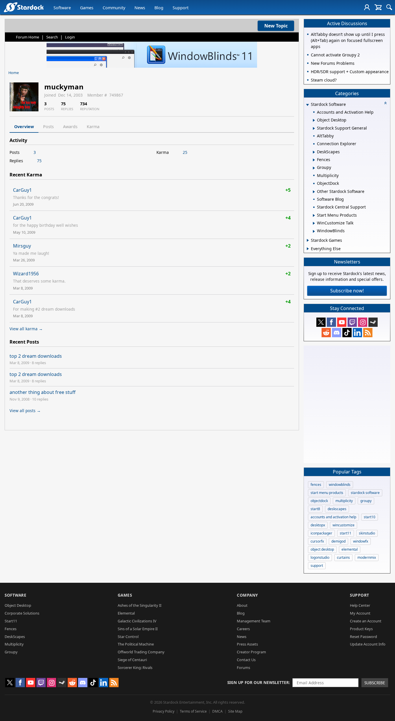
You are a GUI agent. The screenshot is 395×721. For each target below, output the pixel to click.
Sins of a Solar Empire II (138, 628)
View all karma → (26, 328)
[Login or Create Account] (367, 7)
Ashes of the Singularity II (139, 605)
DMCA (217, 711)
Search (52, 37)
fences (316, 484)
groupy (366, 500)
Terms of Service (193, 711)
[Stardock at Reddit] (326, 332)
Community (114, 7)
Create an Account (365, 621)
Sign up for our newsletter (258, 682)
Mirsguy (22, 246)
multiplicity (344, 500)
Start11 (11, 621)
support (317, 565)
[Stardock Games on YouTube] (342, 322)
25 (185, 152)
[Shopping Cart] (378, 7)
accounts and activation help (333, 517)
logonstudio (320, 557)
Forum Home (27, 37)
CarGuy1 (22, 190)
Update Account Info (367, 644)
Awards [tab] (70, 126)
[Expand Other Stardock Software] (314, 191)
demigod (338, 541)
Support (181, 7)
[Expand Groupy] (314, 168)
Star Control (128, 636)
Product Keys (361, 628)
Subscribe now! (347, 290)
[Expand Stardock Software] (307, 105)
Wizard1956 (26, 273)
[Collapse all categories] (385, 103)
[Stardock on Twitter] (321, 322)
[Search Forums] (389, 7)
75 (39, 160)
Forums (243, 667)
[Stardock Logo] (23, 7)
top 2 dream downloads (36, 356)
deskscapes (337, 508)
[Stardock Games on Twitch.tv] (352, 322)
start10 (369, 517)
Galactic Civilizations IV (137, 621)
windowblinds (339, 484)
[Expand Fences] (314, 159)
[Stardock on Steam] (373, 322)
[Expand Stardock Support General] (314, 128)
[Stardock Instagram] (362, 322)
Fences (10, 628)
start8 (315, 508)
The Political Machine (136, 644)
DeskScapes (15, 636)
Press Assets (247, 644)
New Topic (276, 26)
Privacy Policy (163, 711)
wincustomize (344, 525)
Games (86, 7)
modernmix (366, 557)
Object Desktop (18, 605)
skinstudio (367, 533)
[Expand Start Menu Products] (314, 215)
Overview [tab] (24, 126)
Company (247, 595)
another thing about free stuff (42, 392)
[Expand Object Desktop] (314, 120)
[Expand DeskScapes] (314, 152)
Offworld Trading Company (141, 651)
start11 (345, 533)
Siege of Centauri (132, 659)
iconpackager (321, 533)
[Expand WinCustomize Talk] (314, 223)
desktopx (318, 525)
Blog (158, 7)
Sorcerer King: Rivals (135, 667)
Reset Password (363, 636)
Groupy (11, 651)
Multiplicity (14, 644)
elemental (350, 549)
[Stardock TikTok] (347, 332)
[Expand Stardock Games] (308, 240)
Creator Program (251, 651)
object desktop (322, 549)
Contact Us (246, 659)
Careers (243, 628)
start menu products (327, 492)
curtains (343, 557)
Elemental (126, 613)
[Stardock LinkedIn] (357, 332)
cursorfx (317, 541)
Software (62, 7)
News (139, 7)
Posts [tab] (48, 126)
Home (13, 72)
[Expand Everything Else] (308, 248)
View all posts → (25, 410)
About (242, 605)
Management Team (253, 621)
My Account (360, 613)
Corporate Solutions (22, 613)
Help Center (360, 605)
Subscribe (374, 682)
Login (70, 37)
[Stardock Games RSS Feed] (368, 332)
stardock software (365, 492)
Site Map (235, 711)
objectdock (319, 500)
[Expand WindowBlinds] (314, 231)
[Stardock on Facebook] (331, 322)
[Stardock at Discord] (336, 332)
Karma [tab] (93, 126)
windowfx (360, 541)
